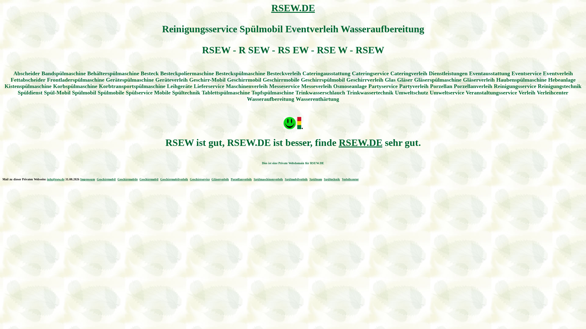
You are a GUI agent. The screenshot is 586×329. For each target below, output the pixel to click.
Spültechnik (332, 179)
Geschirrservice (200, 179)
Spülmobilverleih (296, 179)
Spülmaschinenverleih (268, 179)
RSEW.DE (293, 7)
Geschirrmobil (106, 179)
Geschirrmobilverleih (174, 179)
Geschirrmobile (128, 179)
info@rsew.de (55, 179)
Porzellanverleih (241, 179)
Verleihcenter (350, 179)
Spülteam (315, 179)
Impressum (87, 179)
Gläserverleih (220, 179)
